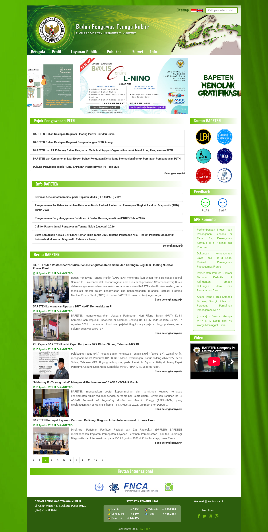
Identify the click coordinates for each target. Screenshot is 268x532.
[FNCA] (141, 487)
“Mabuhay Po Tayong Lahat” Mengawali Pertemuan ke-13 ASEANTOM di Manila (86, 382)
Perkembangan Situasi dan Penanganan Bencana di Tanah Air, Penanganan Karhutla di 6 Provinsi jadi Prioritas (214, 238)
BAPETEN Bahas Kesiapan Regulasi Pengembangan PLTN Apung (73, 142)
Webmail (199, 501)
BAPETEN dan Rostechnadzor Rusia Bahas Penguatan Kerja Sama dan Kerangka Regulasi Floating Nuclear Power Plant (103, 266)
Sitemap (183, 10)
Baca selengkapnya (167, 299)
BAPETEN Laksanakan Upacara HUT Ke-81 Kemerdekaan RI (72, 306)
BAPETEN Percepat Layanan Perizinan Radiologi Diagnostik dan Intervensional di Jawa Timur (94, 420)
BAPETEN (145, 528)
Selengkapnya (173, 173)
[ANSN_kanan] (168, 487)
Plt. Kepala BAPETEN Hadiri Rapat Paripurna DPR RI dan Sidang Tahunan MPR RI (86, 344)
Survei (137, 51)
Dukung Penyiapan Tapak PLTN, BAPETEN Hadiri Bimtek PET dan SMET (77, 166)
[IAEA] (99, 487)
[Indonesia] (194, 10)
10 (96, 460)
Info (153, 51)
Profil (57, 51)
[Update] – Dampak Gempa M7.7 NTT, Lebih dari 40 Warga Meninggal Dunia (214, 321)
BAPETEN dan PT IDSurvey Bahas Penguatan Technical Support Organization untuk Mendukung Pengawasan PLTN (103, 150)
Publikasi (115, 51)
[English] (200, 10)
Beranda (38, 51)
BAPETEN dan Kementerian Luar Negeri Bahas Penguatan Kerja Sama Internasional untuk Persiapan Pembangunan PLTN (107, 158)
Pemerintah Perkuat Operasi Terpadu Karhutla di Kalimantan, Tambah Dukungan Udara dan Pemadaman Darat (214, 281)
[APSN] (114, 487)
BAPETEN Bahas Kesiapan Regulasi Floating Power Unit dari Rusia (73, 134)
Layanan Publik (84, 51)
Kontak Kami (215, 501)
